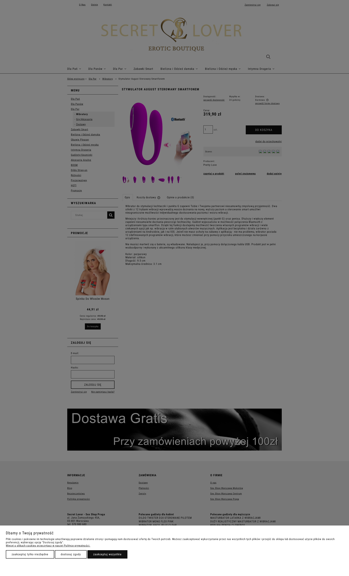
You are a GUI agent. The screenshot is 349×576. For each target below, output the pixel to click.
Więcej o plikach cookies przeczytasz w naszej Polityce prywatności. (48, 545)
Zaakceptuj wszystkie (107, 554)
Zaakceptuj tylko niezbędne (30, 554)
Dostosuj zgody (71, 554)
